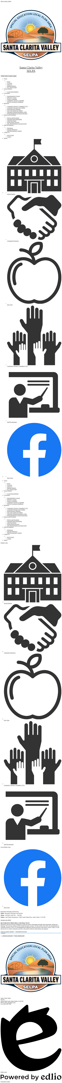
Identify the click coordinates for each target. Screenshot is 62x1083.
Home (8, 81)
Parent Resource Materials (13, 109)
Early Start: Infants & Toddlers (15, 110)
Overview (9, 83)
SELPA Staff (10, 135)
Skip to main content (6, 1)
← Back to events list (7, 935)
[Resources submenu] (4, 105)
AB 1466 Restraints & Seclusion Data (16, 123)
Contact (9, 136)
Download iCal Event (21, 931)
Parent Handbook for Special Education (17, 113)
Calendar (3, 933)
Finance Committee (12, 99)
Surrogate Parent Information (14, 119)
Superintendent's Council (13, 96)
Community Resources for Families (16, 108)
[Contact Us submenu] (4, 134)
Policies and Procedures (13, 118)
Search (5, 138)
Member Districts (11, 86)
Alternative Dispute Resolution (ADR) (17, 112)
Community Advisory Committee (15, 100)
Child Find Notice (11, 121)
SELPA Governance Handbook (15, 102)
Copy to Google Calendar (7, 931)
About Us (9, 84)
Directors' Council (11, 97)
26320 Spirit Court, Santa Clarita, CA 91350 (12, 1001)
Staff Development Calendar (14, 131)
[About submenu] (4, 80)
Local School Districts (12, 92)
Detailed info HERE (6, 920)
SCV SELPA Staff (12, 87)
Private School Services (13, 122)
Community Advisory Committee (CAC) (17, 106)
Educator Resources (12, 129)
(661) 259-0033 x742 (10, 1002)
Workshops (10, 128)
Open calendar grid (19, 935)
